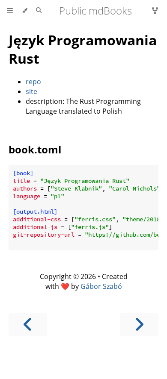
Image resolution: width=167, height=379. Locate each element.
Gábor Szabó (101, 286)
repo (33, 81)
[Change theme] (25, 10)
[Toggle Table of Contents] (10, 10)
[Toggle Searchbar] (39, 10)
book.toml (35, 149)
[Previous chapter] (28, 324)
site (31, 91)
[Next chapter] (139, 324)
